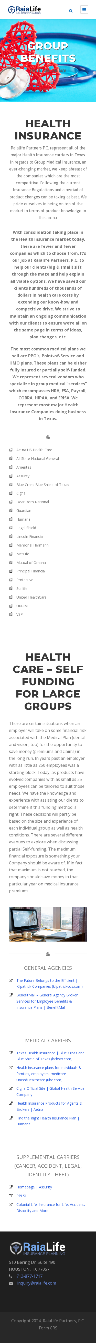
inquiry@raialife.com (36, 1283)
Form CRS (48, 1328)
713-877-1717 (29, 1276)
